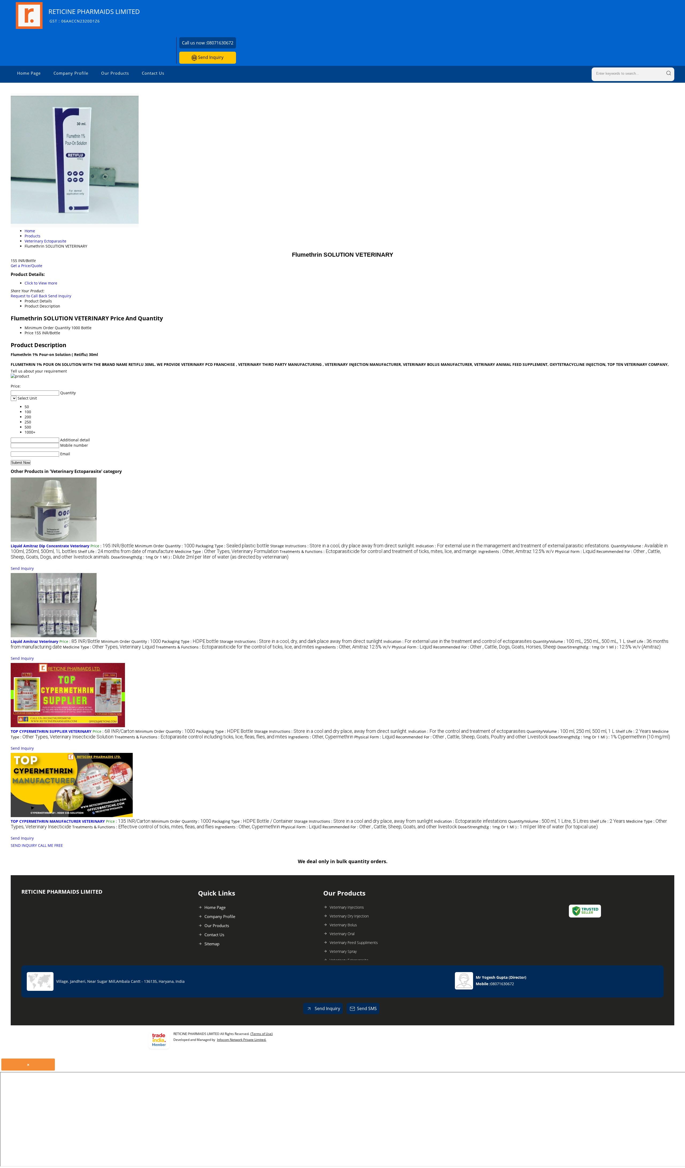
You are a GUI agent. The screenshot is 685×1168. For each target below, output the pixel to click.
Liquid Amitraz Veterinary (34, 641)
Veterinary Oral (342, 933)
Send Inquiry (210, 57)
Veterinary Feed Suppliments (354, 942)
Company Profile (71, 73)
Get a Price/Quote (26, 265)
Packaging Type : (232, 545)
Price (29, 332)
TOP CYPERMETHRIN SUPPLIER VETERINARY (51, 731)
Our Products (115, 73)
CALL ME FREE (50, 845)
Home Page (29, 73)
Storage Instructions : (342, 545)
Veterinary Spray (343, 951)
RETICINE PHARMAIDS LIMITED (94, 15)
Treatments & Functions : (378, 551)
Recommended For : (494, 647)
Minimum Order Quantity (47, 327)
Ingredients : (516, 551)
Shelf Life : (126, 551)
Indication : (513, 545)
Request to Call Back (29, 295)
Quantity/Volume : (579, 641)
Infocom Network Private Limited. (241, 1039)
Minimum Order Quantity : (165, 545)
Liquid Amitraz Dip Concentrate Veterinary (50, 545)
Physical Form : (575, 551)
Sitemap (211, 943)
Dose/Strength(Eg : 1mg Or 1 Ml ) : (199, 557)
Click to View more (41, 283)
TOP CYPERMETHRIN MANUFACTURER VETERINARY (58, 821)
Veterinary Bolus (343, 924)
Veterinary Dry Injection (349, 916)
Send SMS (367, 1008)
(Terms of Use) (261, 1034)
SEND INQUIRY (24, 845)
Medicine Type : (227, 551)
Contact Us (153, 73)
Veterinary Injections (347, 907)
